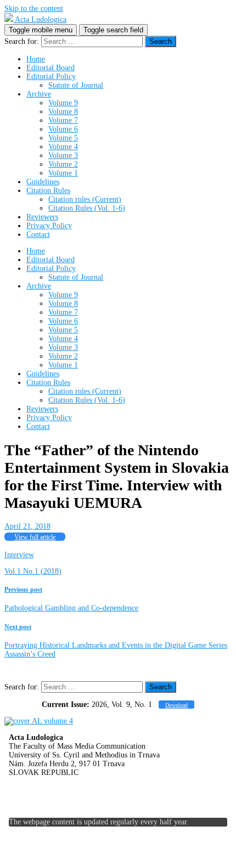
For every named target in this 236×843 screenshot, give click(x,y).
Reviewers (42, 217)
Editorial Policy (51, 76)
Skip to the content (33, 8)
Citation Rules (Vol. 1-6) (86, 208)
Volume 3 (63, 155)
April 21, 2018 (27, 526)
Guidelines (42, 182)
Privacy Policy (49, 226)
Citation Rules (48, 190)
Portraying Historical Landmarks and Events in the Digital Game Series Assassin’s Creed (115, 641)
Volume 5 (63, 138)
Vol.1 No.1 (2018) (32, 571)
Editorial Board (50, 68)
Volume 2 (63, 164)
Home (35, 59)
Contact (38, 234)
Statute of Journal (75, 85)
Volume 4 (63, 147)
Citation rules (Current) (84, 199)
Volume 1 (63, 173)
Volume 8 (63, 112)
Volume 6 (63, 129)
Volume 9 (63, 103)
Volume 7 (63, 120)
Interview (19, 555)
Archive (38, 94)
